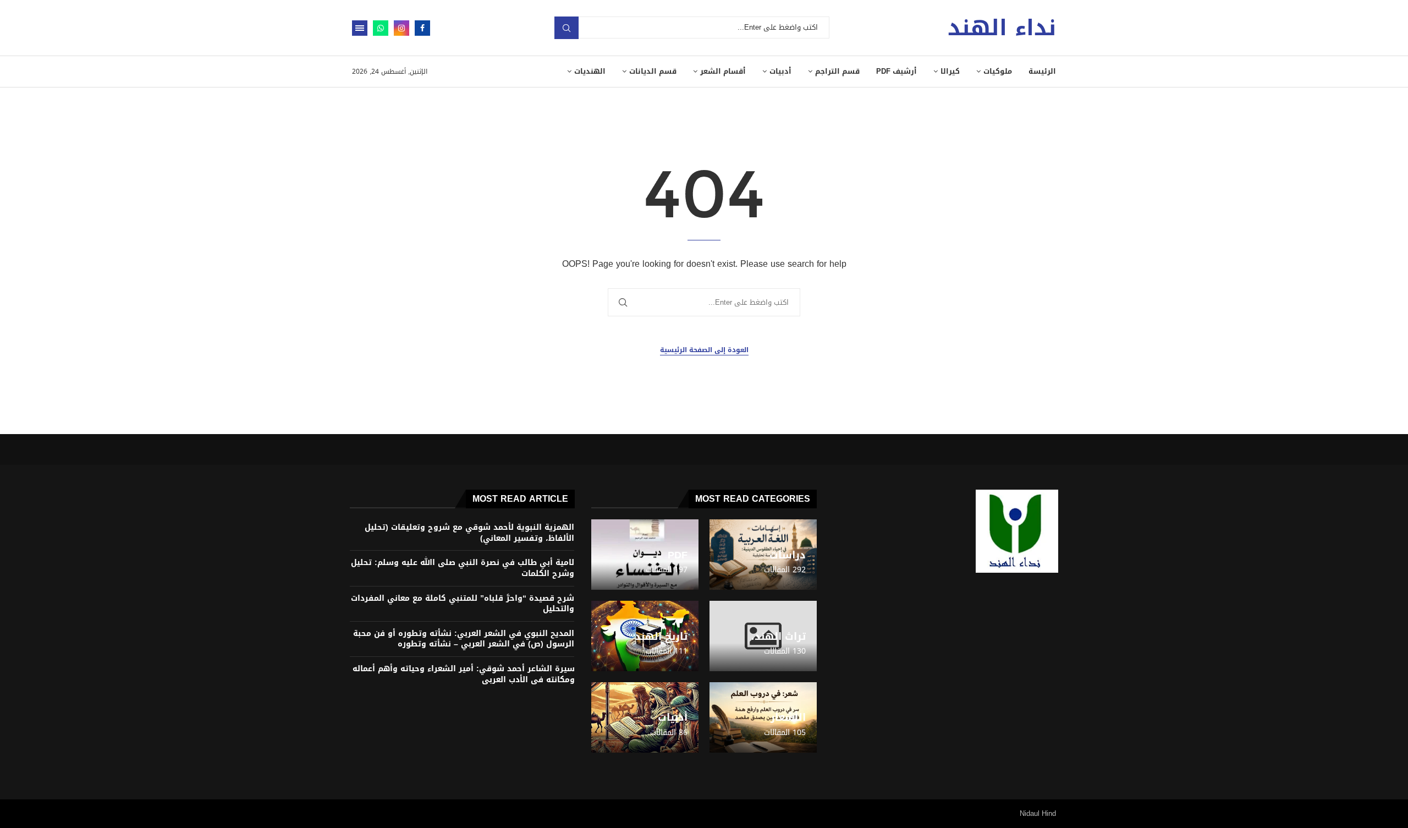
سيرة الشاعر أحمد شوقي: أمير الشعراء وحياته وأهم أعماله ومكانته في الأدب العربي (464, 674)
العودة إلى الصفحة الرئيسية (704, 350)
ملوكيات (997, 71)
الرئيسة (1042, 71)
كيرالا (950, 71)
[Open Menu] (359, 28)
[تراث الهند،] (763, 636)
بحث (566, 28)
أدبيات (780, 71)
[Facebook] (422, 28)
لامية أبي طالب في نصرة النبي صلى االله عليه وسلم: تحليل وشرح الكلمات (462, 568)
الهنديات (590, 71)
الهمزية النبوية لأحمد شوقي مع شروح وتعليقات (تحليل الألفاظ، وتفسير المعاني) (469, 533)
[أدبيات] (644, 717)
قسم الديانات (652, 71)
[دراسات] (763, 554)
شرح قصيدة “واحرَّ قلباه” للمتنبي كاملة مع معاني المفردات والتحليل (462, 604)
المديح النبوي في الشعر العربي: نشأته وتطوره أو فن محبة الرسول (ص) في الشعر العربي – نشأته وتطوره (463, 639)
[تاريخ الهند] (644, 636)
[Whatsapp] (380, 28)
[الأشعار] (763, 717)
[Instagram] (401, 28)
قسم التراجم (837, 71)
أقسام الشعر (723, 71)
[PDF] (644, 554)
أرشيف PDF (896, 71)
